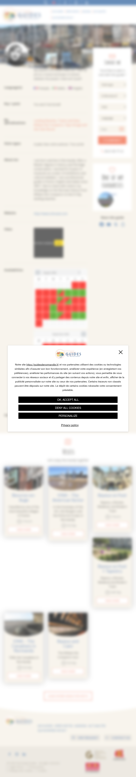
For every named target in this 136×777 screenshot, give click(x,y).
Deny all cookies (68, 408)
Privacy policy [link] (70, 425)
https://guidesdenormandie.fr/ (42, 364)
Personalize (68, 416)
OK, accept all (68, 399)
